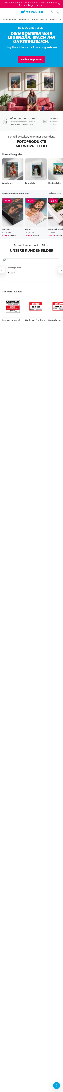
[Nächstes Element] (58, 19)
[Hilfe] (56, 1085)
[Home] (31, 12)
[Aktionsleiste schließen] (59, 4)
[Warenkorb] (58, 12)
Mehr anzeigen (55, 193)
